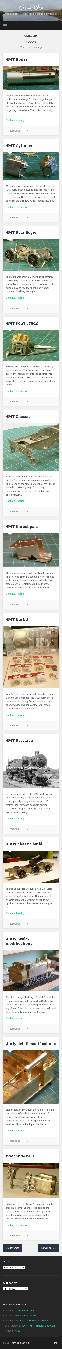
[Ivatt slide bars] (31, 1180)
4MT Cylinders (20, 145)
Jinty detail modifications (31, 1043)
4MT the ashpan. (22, 526)
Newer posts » (48, 1248)
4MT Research (19, 740)
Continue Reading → (16, 120)
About (18, 1330)
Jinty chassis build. (25, 843)
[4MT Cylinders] (31, 166)
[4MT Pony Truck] (31, 345)
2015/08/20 (15, 924)
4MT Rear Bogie (21, 232)
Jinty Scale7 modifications (19, 941)
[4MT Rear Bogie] (31, 255)
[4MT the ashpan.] (31, 550)
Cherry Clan (31, 8)
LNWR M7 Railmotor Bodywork (31, 1320)
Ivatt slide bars (20, 1156)
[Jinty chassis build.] (31, 867)
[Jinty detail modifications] (31, 1077)
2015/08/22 (15, 131)
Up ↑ (56, 1343)
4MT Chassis (18, 416)
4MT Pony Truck (22, 323)
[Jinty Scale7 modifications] (31, 970)
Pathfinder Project (24, 1310)
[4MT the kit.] (31, 657)
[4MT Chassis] (31, 447)
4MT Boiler (16, 59)
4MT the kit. (17, 619)
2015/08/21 (15, 401)
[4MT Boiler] (31, 78)
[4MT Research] (31, 767)
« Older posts (12, 1248)
